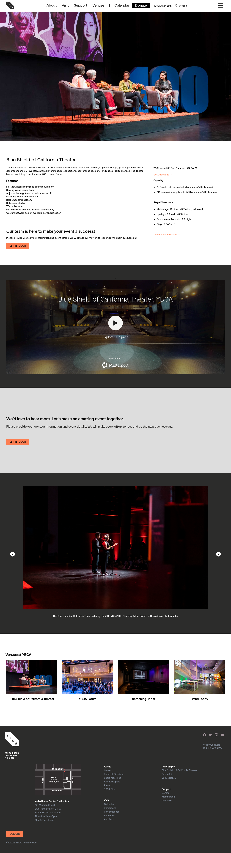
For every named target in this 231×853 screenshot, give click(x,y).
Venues (98, 5)
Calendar (121, 5)
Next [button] (218, 554)
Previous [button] (12, 554)
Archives (109, 819)
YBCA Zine (110, 789)
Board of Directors (114, 774)
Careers (108, 770)
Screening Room (143, 699)
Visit (65, 5)
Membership (169, 796)
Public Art (167, 774)
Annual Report (112, 781)
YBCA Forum (87, 699)
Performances (111, 811)
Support (80, 5)
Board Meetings (112, 777)
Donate (141, 5)
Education (109, 815)
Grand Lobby (199, 699)
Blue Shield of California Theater (32, 699)
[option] (115, 553)
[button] (17, 246)
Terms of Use (29, 842)
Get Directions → (163, 174)
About (52, 5)
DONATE (14, 833)
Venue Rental (169, 777)
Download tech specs (165, 234)
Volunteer (167, 800)
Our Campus (168, 766)
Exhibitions (110, 808)
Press (107, 785)
